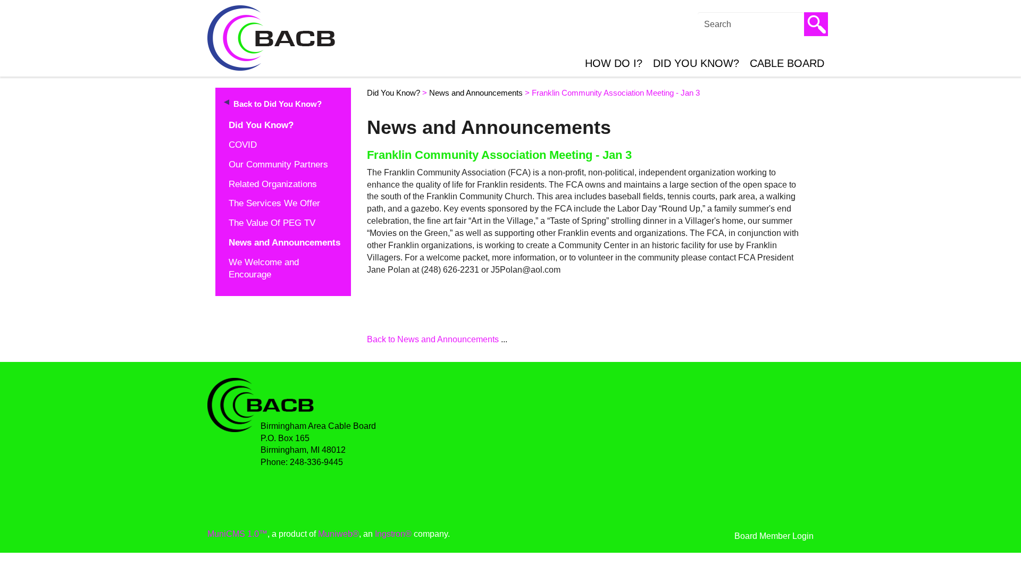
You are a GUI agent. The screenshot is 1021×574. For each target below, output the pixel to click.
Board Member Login (774, 536)
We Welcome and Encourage (264, 268)
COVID (243, 145)
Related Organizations (273, 184)
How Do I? (613, 63)
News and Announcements (284, 243)
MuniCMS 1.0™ (237, 533)
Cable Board (787, 63)
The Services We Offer (274, 203)
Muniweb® (338, 533)
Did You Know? (696, 63)
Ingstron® (393, 533)
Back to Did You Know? (277, 103)
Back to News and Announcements (433, 339)
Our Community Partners (278, 164)
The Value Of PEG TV (272, 223)
